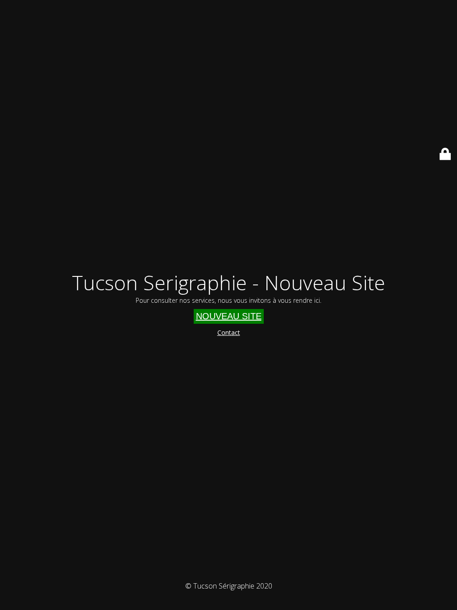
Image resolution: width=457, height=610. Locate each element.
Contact (228, 332)
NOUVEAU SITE (229, 316)
